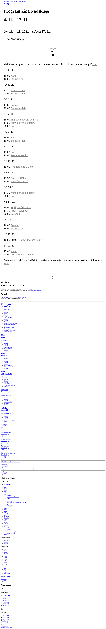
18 (6, 597)
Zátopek (15, 213)
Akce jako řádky (8, 317)
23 (6, 605)
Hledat (5, 313)
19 (6, 598)
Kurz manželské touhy (23, 123)
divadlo (5, 491)
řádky (5, 462)
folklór (5, 508)
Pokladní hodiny (8, 347)
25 (8, 597)
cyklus (5, 488)
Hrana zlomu (18, 90)
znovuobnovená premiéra (13, 497)
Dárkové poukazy (8, 328)
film (6, 4)
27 (8, 600)
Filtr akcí (6, 315)
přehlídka (9, 529)
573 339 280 (4, 441)
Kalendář (6, 316)
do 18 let (6, 543)
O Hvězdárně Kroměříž (9, 420)
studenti (6, 559)
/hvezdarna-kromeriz (6, 413)
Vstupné (6, 322)
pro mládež (6, 516)
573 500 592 (4, 434)
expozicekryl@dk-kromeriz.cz (8, 453)
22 (6, 604)
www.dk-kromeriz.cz (6, 309)
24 (8, 595)
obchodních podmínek (35, 290)
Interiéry (6, 350)
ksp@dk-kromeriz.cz (6, 446)
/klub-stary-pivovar (5, 377)
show (5, 520)
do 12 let (6, 540)
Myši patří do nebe (21, 207)
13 (5, 600)
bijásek (8, 498)
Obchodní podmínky (9, 327)
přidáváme (9, 501)
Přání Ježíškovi (19, 178)
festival (5, 492)
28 (8, 602)
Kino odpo (9, 505)
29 (8, 604)
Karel (14, 75)
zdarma (5, 549)
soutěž (5, 522)
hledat (2, 462)
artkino (8, 499)
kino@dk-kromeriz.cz (6, 439)
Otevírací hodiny (8, 402)
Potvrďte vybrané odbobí (7, 627)
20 (6, 600)
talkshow (6, 525)
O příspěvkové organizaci (10, 324)
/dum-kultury (4, 340)
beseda (5, 487)
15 (5, 604)
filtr (12, 462)
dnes (5, 568)
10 (5, 595)
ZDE (6, 263)
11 (5, 597)
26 (8, 598)
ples (8, 527)
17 (6, 595)
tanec (5, 526)
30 (8, 605)
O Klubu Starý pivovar (9, 385)
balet (5, 485)
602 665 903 (4, 455)
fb (8, 434)
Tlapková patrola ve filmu (24, 119)
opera (5, 515)
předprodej (6, 555)
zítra (5, 569)
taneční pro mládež (11, 533)
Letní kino (9, 506)
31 (9, 595)
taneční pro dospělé (11, 532)
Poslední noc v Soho (22, 166)
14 (5, 602)
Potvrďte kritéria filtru (6, 576)
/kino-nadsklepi (4, 358)
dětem (5, 490)
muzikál (6, 513)
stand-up (6, 523)
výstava (5, 534)
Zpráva (15, 105)
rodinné (5, 519)
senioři (5, 557)
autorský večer (7, 484)
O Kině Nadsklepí (8, 366)
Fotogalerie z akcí (8, 331)
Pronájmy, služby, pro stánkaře (11, 323)
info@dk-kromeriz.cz (6, 432)
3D (7, 504)
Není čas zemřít (19, 181)
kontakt (15, 462)
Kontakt (6, 319)
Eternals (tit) (17, 79)
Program (6, 312)
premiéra (9, 495)
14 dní (5, 572)
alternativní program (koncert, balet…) (16, 502)
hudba (5, 509)
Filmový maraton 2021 (30, 240)
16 (5, 605)
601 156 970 (4, 448)
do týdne (6, 570)
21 (6, 602)
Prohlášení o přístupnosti (10, 330)
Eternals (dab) (18, 93)
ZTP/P (5, 562)
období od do (7, 573)
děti (5, 551)
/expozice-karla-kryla (6, 395)
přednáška (6, 518)
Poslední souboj (19, 155)
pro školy (6, 553)
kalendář (9, 462)
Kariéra (5, 326)
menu (18, 462)
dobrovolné (6, 552)
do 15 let (6, 542)
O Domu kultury (8, 348)
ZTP (5, 560)
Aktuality (6, 320)
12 (5, 598)
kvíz (5, 512)
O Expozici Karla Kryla (9, 403)
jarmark (5, 511)
